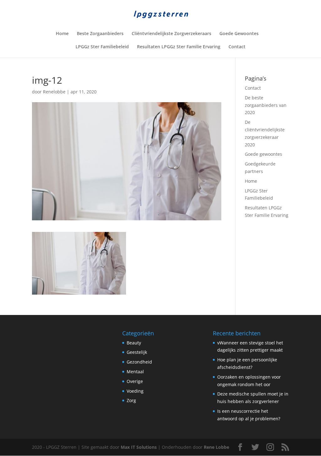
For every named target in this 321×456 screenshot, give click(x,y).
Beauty (134, 343)
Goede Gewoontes (239, 33)
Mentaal (135, 372)
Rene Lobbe (216, 447)
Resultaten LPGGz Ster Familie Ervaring (178, 47)
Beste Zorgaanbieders (100, 33)
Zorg (131, 400)
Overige (135, 381)
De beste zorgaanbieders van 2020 (266, 105)
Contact (237, 47)
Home (62, 33)
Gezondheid (139, 362)
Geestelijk (137, 352)
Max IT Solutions (139, 447)
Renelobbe (54, 92)
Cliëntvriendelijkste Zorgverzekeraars (171, 33)
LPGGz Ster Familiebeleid (102, 47)
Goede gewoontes (263, 154)
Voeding (135, 391)
